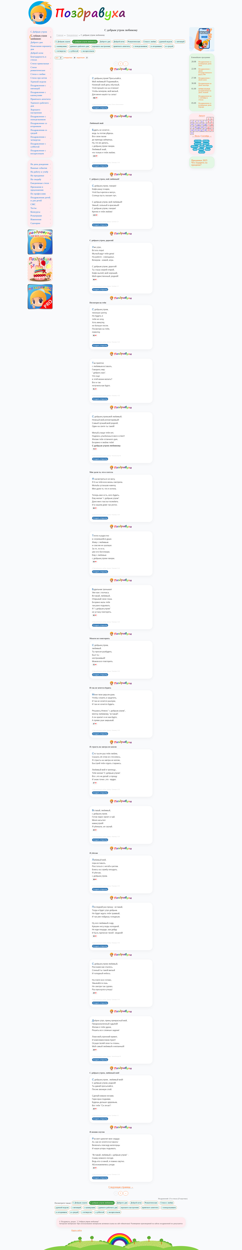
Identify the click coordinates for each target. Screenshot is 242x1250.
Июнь (201, 149)
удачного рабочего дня (79, 46)
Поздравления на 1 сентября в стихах (204, 98)
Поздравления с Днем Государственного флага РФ (205, 71)
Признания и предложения (37, 188)
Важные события (39, 168)
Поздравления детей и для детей (40, 199)
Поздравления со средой (39, 131)
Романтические (134, 42)
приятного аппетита (121, 46)
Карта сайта (76, 1230)
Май (195, 149)
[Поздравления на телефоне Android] (201, 39)
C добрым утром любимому (85, 42)
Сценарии (35, 223)
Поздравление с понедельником (38, 118)
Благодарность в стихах (38, 58)
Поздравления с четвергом (38, 138)
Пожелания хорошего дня (41, 47)
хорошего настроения (101, 46)
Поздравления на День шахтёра (204, 84)
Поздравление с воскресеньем (38, 152)
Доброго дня (105, 42)
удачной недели (165, 42)
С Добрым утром (63, 42)
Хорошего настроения (36, 111)
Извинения (36, 219)
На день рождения (39, 164)
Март (202, 146)
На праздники (37, 175)
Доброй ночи (119, 42)
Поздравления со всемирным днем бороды (204, 105)
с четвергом (61, 51)
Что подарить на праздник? (199, 163)
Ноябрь (206, 141)
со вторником (156, 46)
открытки (69, 57)
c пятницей (179, 42)
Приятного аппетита (40, 99)
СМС (33, 204)
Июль (208, 149)
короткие (82, 57)
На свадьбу (36, 179)
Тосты (33, 208)
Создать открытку (100, 108)
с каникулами (61, 46)
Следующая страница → (121, 1187)
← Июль (196, 136)
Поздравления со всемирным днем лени (204, 63)
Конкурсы (35, 212)
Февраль (194, 146)
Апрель (209, 146)
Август (202, 116)
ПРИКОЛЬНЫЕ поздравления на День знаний (204, 91)
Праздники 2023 (199, 160)
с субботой (73, 51)
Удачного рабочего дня (40, 104)
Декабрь (198, 144)
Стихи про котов (39, 78)
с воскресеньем (87, 51)
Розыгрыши (36, 215)
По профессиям (38, 193)
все (58, 58)
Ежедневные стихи (40, 183)
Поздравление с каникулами (38, 94)
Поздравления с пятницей (38, 87)
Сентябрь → (206, 136)
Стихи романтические (38, 69)
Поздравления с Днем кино (204, 79)
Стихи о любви (150, 42)
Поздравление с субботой (38, 145)
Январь (206, 144)
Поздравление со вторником (39, 125)
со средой (169, 46)
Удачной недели (38, 81)
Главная (59, 35)
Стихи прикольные (40, 63)
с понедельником (140, 46)
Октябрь (198, 141)
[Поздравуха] (40, 13)
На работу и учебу (39, 172)
